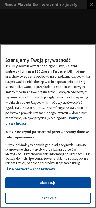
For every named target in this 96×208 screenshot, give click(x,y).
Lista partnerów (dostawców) (30, 169)
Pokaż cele (48, 198)
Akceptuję (48, 183)
